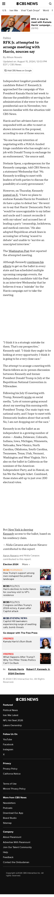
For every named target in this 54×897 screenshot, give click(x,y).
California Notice (12, 774)
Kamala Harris (16, 669)
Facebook (8, 744)
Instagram (8, 749)
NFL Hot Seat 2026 (13, 720)
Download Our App (13, 813)
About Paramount (12, 837)
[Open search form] (50, 3)
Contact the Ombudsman (16, 862)
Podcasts (7, 808)
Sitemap (7, 823)
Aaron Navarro (11, 555)
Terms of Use (9, 784)
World (46, 10)
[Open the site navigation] (9, 3)
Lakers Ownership (12, 725)
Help (5, 852)
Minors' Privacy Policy (14, 789)
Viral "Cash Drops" (30, 10)
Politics (7, 38)
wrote (28, 397)
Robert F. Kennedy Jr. (38, 669)
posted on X (10, 195)
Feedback (8, 857)
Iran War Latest (10, 715)
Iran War (14, 10)
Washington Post (19, 251)
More (25, 564)
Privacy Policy (10, 769)
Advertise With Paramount (16, 842)
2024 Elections (16, 673)
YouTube (7, 739)
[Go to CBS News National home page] (27, 3)
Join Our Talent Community (17, 847)
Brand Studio (9, 818)
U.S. (4, 10)
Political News (10, 710)
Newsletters (9, 803)
